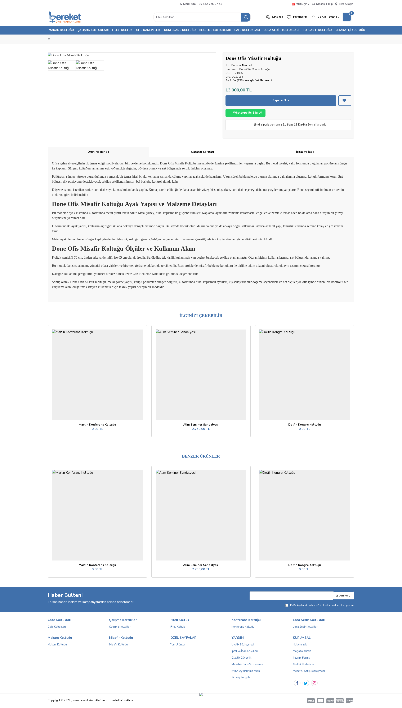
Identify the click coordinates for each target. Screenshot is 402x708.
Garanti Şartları (202, 152)
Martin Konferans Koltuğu (97, 425)
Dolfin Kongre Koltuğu (304, 425)
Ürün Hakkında (98, 152)
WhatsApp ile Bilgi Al (247, 113)
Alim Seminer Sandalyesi (201, 425)
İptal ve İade (305, 152)
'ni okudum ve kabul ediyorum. (322, 605)
